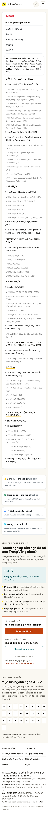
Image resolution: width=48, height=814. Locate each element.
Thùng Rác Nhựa (17, 431)
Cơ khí (9, 50)
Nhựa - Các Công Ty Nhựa (22, 84)
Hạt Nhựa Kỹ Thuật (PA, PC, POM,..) (25, 218)
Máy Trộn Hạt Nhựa (18, 272)
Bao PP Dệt (16, 310)
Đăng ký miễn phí (24, 631)
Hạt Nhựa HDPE (17, 213)
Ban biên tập (30, 748)
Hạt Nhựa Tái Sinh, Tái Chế (22, 132)
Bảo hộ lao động (14, 39)
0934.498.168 (12, 664)
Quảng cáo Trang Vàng (12, 759)
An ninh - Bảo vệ (14, 29)
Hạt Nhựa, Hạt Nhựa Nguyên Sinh (24, 197)
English (28, 764)
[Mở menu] (43, 4)
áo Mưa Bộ (15, 395)
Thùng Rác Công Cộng (19, 446)
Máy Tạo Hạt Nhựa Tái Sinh (21, 276)
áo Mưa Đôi (15, 407)
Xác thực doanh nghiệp (12, 753)
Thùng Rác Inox (16, 450)
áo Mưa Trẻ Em (16, 399)
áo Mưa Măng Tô (17, 403)
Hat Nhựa (9, 61)
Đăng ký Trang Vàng (34, 753)
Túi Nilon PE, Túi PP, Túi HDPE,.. (23, 292)
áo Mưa (9, 69)
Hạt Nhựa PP (16, 205)
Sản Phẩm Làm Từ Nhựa (28, 59)
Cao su (9, 45)
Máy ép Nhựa (16, 256)
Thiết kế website (32, 759)
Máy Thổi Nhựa (16, 260)
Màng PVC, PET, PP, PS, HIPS (23, 314)
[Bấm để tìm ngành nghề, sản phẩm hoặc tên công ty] (36, 4)
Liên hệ (5, 764)
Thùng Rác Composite (19, 174)
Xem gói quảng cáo (24, 649)
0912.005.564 (27, 664)
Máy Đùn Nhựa (16, 264)
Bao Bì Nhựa (18, 64)
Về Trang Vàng (8, 748)
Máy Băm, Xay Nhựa (18, 268)
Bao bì (9, 34)
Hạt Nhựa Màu (16, 209)
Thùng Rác (15, 426)
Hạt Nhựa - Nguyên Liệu (21, 192)
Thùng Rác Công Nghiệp (20, 455)
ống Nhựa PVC (16, 420)
